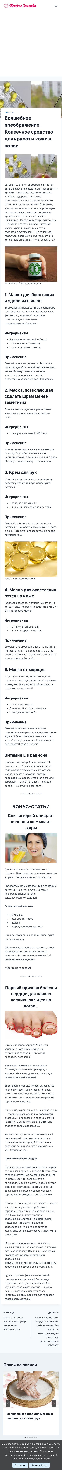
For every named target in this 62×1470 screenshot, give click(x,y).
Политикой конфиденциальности (31, 1458)
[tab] (25, 1437)
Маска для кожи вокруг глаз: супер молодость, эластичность (14, 1321)
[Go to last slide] (8, 1403)
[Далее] (54, 1403)
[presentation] (31, 1389)
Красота (9, 112)
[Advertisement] (31, 44)
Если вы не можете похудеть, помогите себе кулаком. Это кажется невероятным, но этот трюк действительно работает (47, 1328)
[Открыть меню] (56, 5)
